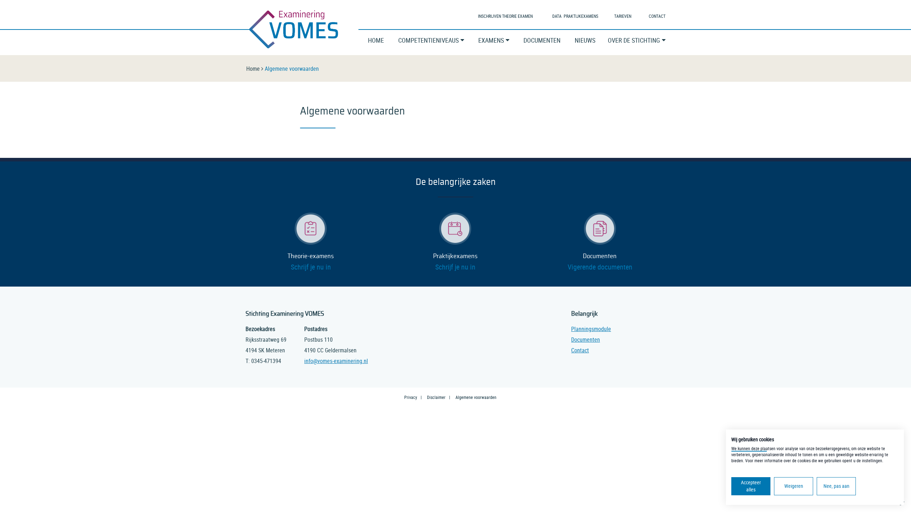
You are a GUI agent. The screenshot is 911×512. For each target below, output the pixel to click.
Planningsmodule (591, 329)
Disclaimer (436, 397)
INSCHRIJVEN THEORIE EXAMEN (505, 16)
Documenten (600, 256)
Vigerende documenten (600, 267)
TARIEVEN (622, 16)
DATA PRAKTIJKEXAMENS (575, 16)
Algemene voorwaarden (476, 397)
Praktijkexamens (455, 256)
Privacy (410, 397)
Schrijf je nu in (311, 267)
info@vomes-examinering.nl (336, 361)
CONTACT (657, 16)
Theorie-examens (311, 256)
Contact (580, 350)
